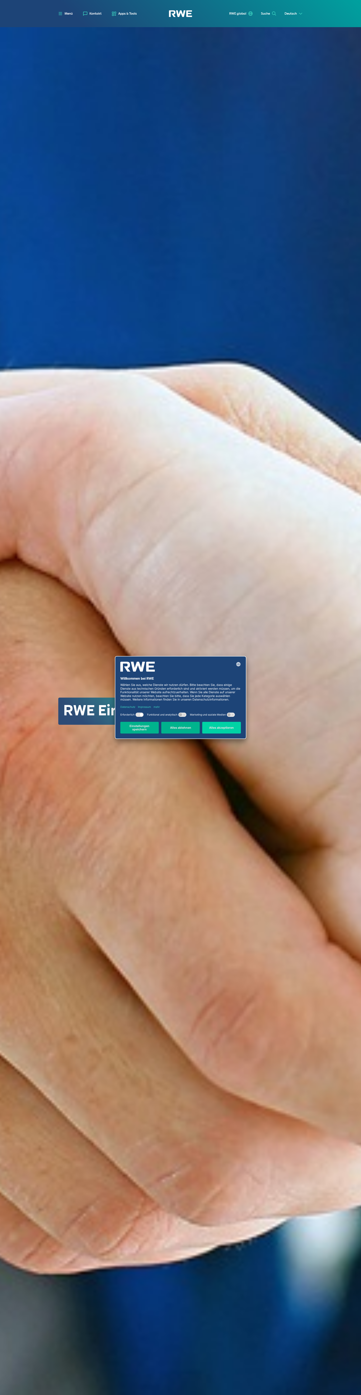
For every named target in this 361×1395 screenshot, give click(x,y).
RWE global (237, 13)
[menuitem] (92, 13)
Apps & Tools (127, 13)
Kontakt (95, 13)
